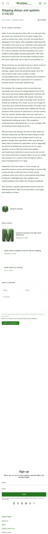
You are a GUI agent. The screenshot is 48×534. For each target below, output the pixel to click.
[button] (7, 3)
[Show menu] (3, 3)
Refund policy (6, 532)
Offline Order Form (8, 529)
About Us (5, 521)
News (4, 525)
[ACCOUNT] (40, 3)
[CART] (45, 3)
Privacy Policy (33, 314)
